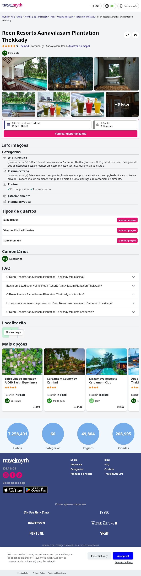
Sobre (73, 459)
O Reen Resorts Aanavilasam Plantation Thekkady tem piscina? (45, 276)
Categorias (76, 469)
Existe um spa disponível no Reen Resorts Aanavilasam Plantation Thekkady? (54, 285)
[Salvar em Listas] (127, 34)
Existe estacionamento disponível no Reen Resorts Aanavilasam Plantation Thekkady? (59, 303)
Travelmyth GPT (113, 473)
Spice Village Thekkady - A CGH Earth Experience (21, 380)
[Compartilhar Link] (135, 34)
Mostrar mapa (13, 332)
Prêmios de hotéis (81, 473)
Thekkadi (24, 46)
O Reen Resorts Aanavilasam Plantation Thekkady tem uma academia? (50, 311)
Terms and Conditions (57, 573)
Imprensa (76, 464)
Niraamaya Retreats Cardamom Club (103, 380)
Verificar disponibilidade (70, 133)
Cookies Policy (23, 573)
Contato (109, 469)
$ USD (96, 6)
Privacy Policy (39, 573)
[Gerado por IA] (26, 162)
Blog (107, 459)
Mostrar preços (127, 220)
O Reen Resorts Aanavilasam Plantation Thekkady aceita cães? (45, 294)
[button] (115, 124)
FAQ (106, 464)
